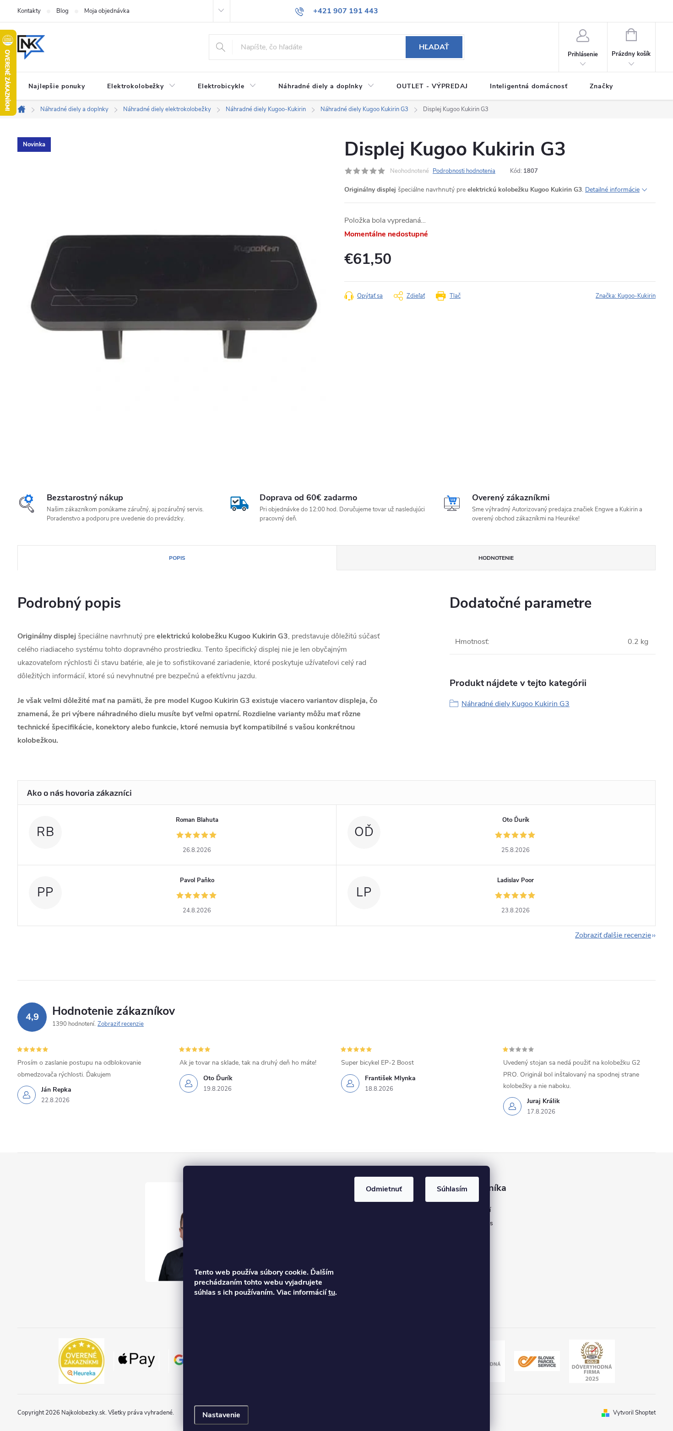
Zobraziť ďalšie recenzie (613, 935)
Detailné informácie (612, 189)
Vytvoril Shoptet (634, 1413)
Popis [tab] (177, 558)
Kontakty (29, 11)
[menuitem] (56, 86)
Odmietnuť (384, 1189)
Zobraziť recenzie (121, 1024)
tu (331, 1292)
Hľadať (434, 47)
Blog (62, 11)
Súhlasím (452, 1189)
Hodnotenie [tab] (496, 558)
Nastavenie (221, 1415)
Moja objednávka (107, 11)
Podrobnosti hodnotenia (464, 171)
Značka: (626, 296)
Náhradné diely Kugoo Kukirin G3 (515, 704)
